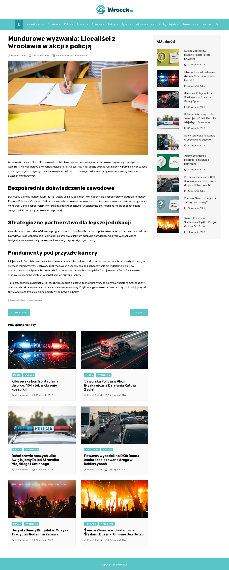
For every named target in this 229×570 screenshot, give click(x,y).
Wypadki (29, 375)
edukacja (61, 55)
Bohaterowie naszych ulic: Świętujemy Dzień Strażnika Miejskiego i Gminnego (35, 460)
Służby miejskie (167, 24)
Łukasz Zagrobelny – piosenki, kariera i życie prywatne (197, 54)
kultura (17, 449)
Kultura (68, 24)
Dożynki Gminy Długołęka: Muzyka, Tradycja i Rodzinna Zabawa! (41, 532)
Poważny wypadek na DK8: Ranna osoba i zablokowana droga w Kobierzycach (111, 460)
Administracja (143, 24)
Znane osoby (191, 24)
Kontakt (207, 24)
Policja (70, 55)
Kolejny (138, 312)
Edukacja (82, 24)
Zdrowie (97, 24)
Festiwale (91, 524)
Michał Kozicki (18, 55)
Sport (125, 24)
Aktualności (34, 24)
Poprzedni (20, 312)
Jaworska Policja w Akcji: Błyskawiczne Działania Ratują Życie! (110, 385)
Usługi (112, 24)
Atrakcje (53, 24)
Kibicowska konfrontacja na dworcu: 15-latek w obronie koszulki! (35, 385)
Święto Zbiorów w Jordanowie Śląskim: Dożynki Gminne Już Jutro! (114, 532)
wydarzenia (81, 55)
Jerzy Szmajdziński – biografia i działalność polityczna (196, 159)
